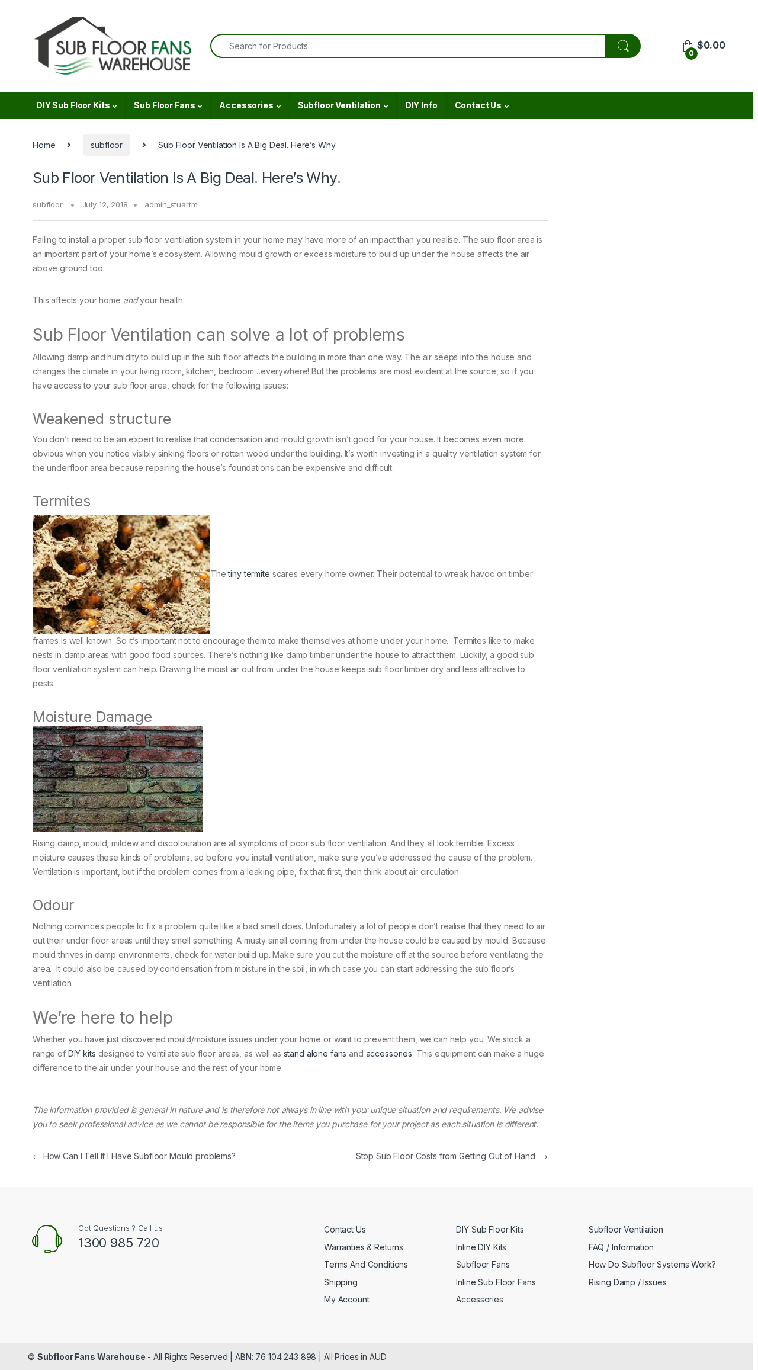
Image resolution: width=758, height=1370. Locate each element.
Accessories (246, 105)
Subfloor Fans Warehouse (91, 1357)
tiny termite (248, 574)
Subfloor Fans (482, 1264)
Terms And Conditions (366, 1264)
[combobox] (408, 46)
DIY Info (421, 105)
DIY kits (82, 1053)
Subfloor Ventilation (339, 105)
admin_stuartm (170, 204)
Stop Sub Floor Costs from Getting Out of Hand (452, 1156)
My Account (347, 1299)
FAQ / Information (621, 1247)
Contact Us (478, 105)
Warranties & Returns (363, 1247)
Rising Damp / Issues (628, 1282)
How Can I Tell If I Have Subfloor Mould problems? (134, 1156)
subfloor (107, 145)
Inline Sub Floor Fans (495, 1282)
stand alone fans (315, 1053)
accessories (389, 1053)
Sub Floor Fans (164, 105)
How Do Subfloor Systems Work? (652, 1264)
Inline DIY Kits (481, 1247)
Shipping (341, 1282)
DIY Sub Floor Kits (73, 105)
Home (44, 145)
